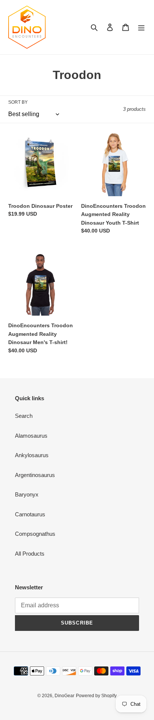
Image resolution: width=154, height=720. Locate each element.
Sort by (18, 102)
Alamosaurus (31, 435)
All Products (29, 553)
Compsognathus (35, 534)
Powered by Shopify (96, 695)
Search (24, 416)
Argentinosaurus (35, 475)
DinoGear (64, 695)
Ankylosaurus (32, 455)
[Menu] (141, 27)
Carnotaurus (30, 514)
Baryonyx (26, 494)
